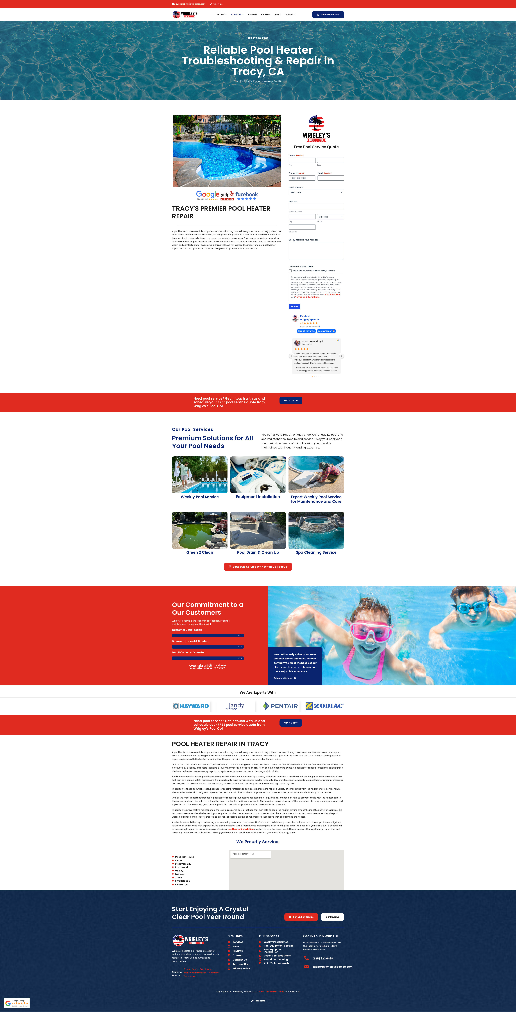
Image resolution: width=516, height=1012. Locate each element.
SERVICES (236, 14)
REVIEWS (252, 14)
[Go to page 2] (316, 376)
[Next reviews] (341, 356)
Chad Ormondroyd (312, 341)
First (290, 165)
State (319, 221)
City (290, 221)
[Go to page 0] (312, 376)
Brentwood (190, 972)
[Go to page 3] (318, 376)
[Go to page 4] (320, 376)
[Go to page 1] (314, 376)
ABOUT (220, 14)
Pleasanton (190, 976)
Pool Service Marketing (271, 991)
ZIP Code (293, 232)
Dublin (194, 969)
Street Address (295, 211)
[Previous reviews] (291, 356)
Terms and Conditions (307, 297)
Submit (294, 306)
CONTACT (290, 14)
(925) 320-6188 (323, 958)
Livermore (213, 972)
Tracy (187, 969)
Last (319, 165)
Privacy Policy (332, 294)
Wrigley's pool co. (310, 320)
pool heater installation (241, 829)
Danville (201, 972)
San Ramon (206, 969)
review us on (325, 331)
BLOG (278, 14)
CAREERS (266, 14)
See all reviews (306, 331)
